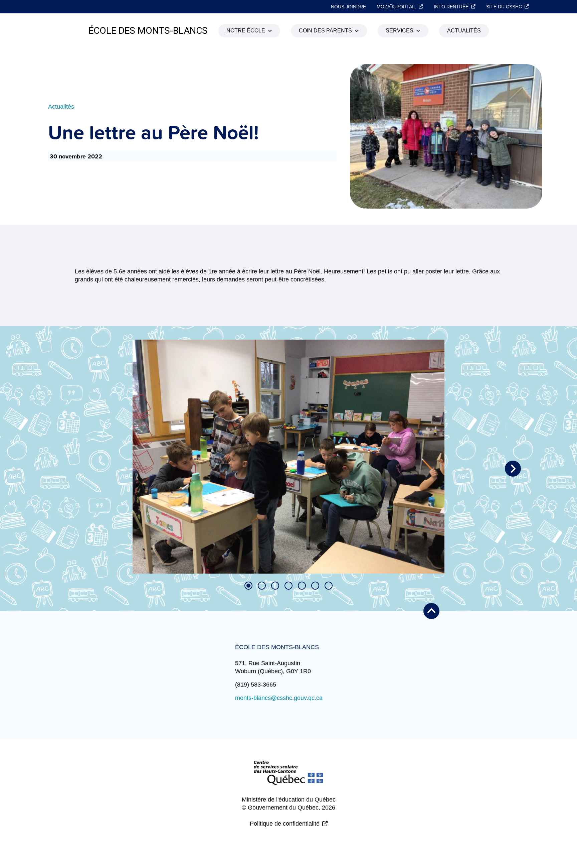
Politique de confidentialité (285, 823)
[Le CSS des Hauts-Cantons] (288, 778)
